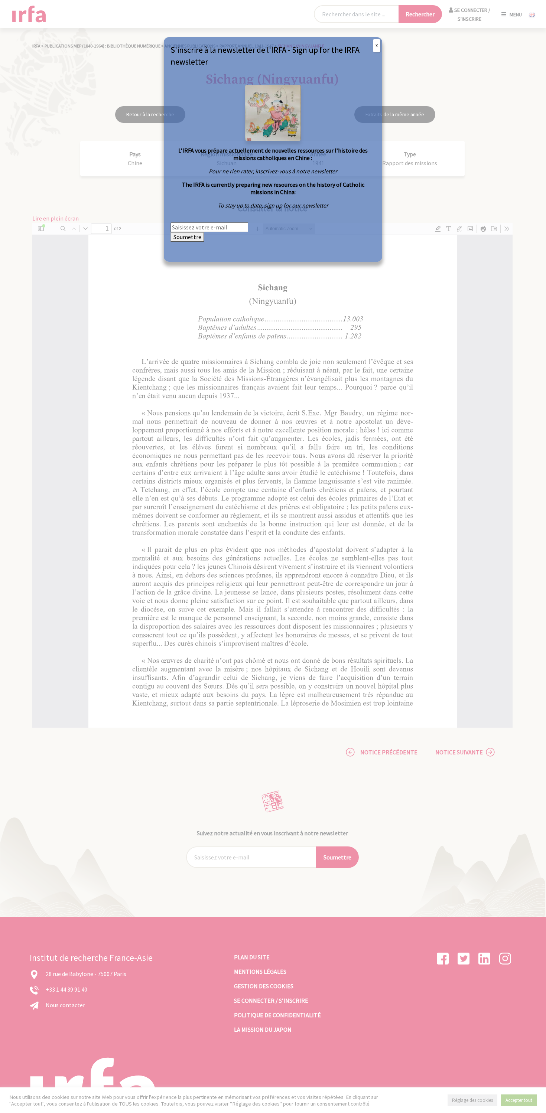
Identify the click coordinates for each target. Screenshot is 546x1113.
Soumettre (187, 237)
